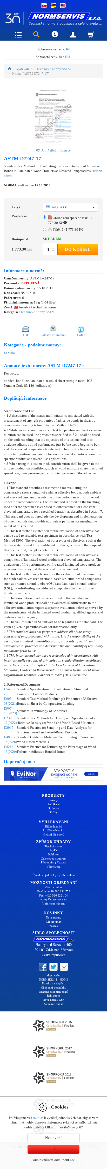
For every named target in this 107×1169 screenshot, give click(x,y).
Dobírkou (53, 854)
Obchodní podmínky (53, 987)
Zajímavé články (54, 1003)
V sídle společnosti (53, 903)
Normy (53, 800)
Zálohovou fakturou (53, 858)
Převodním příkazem (53, 862)
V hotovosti (53, 866)
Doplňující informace (55, 150)
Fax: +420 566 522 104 (53, 895)
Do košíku (78, 249)
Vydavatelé (24, 69)
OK (53, 1149)
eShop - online (53, 887)
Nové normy (53, 917)
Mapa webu (53, 975)
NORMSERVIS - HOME (53, 979)
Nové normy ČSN (53, 999)
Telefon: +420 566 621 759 (53, 891)
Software (53, 808)
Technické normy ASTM (54, 69)
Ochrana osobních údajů (53, 991)
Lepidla (9, 353)
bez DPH (65, 57)
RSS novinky (54, 921)
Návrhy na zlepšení (53, 983)
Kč (68, 49)
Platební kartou (53, 846)
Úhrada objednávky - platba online (53, 875)
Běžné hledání (53, 826)
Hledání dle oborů (53, 834)
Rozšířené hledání (53, 830)
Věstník (53, 925)
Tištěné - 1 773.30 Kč (67, 229)
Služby (53, 812)
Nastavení (53, 1138)
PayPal (54, 850)
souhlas (38, 1118)
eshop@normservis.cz (54, 899)
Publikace (53, 804)
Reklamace (53, 995)
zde (72, 1160)
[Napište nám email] (64, 966)
